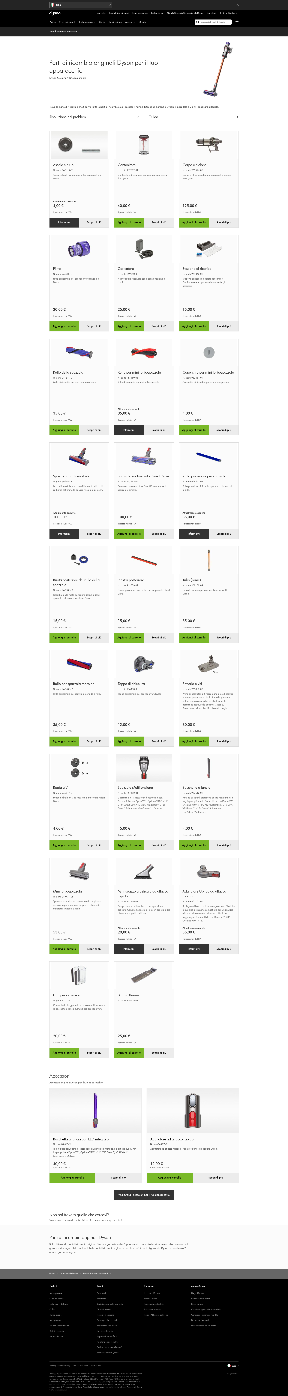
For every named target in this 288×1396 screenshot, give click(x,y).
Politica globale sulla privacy (60, 1366)
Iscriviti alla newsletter (200, 1298)
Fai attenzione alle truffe (107, 1342)
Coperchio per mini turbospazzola (208, 372)
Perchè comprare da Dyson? (109, 1347)
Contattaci (211, 13)
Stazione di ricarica (197, 268)
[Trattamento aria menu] (96, 22)
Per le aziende (157, 13)
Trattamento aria (87, 22)
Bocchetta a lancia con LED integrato (81, 1139)
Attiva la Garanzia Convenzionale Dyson (185, 13)
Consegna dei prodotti (107, 1320)
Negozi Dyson (197, 1293)
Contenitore (127, 165)
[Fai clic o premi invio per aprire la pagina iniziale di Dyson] (54, 13)
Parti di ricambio (57, 1331)
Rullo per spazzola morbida (73, 684)
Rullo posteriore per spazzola (204, 476)
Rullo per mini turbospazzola (139, 372)
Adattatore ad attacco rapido (172, 1139)
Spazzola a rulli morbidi (71, 476)
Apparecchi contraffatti (107, 1336)
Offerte (142, 22)
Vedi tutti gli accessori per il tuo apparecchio (144, 1195)
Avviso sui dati (95, 1366)
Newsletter (101, 13)
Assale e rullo (63, 165)
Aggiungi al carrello (129, 222)
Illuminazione (115, 22)
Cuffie (102, 22)
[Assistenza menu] (136, 22)
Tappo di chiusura (131, 684)
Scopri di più (94, 222)
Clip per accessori (66, 995)
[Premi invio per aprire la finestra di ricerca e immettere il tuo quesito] (213, 22)
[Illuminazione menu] (123, 22)
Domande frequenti (200, 1320)
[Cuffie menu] (106, 22)
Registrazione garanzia (107, 1325)
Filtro (57, 268)
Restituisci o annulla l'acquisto (110, 1304)
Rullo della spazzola (68, 372)
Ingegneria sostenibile (154, 1304)
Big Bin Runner (129, 995)
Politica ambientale (152, 1309)
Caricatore (126, 268)
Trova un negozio (140, 13)
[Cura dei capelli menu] (76, 22)
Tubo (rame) (192, 580)
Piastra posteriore (131, 580)
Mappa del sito (56, 1336)
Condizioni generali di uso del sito (206, 1309)
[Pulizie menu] (57, 22)
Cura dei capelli (67, 22)
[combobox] (80, 5)
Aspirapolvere (56, 1293)
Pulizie (53, 22)
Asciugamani (55, 1320)
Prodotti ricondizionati (119, 13)
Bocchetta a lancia (196, 787)
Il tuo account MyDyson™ (108, 1352)
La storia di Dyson (152, 1293)
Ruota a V (60, 787)
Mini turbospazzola (67, 891)
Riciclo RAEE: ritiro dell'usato (156, 1315)
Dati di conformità (105, 1331)
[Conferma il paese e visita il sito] (237, 5)
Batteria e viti (192, 684)
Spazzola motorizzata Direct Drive (143, 476)
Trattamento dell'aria (59, 1304)
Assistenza (130, 22)
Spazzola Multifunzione (135, 787)
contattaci (117, 1220)
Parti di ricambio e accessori (64, 31)
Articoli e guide (150, 1298)
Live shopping (197, 1304)
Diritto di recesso (104, 1309)
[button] (232, 1366)
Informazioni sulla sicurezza (203, 1325)
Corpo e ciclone (195, 165)
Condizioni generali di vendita (204, 1315)
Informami (64, 222)
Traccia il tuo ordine (105, 1315)
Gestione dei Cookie (80, 1366)
